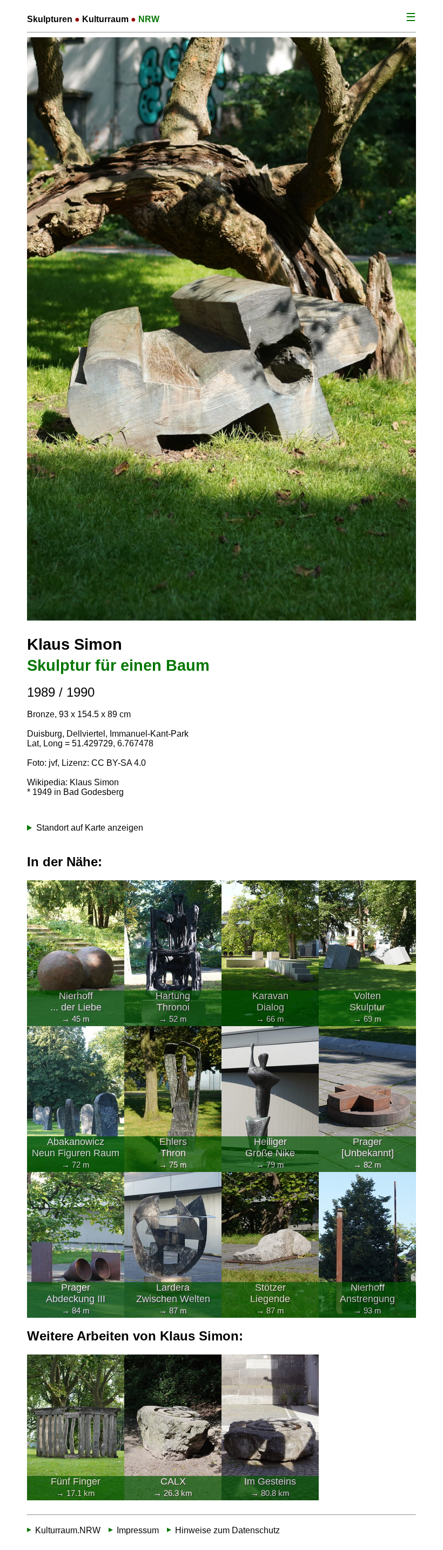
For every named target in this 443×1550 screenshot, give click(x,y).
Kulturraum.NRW (67, 1529)
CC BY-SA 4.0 (118, 762)
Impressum (138, 1529)
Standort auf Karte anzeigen (89, 827)
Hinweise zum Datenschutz (227, 1529)
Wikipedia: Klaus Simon (73, 782)
